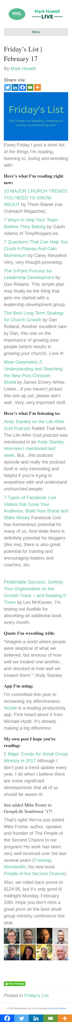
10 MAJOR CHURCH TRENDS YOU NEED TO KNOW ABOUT (35, 197)
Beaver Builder (58, 1008)
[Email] (30, 87)
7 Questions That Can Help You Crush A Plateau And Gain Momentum (36, 248)
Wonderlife (15, 866)
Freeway (42, 860)
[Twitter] (7, 87)
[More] (37, 87)
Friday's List (36, 995)
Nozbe (10, 708)
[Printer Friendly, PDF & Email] (14, 983)
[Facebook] (22, 87)
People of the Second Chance (34, 873)
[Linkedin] (15, 87)
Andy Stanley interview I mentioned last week (34, 448)
